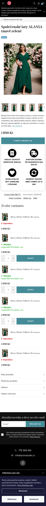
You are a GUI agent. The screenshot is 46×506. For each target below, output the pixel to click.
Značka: (12, 194)
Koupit (31, 258)
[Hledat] (34, 3)
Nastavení (23, 491)
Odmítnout (11, 499)
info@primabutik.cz (25, 455)
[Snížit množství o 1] (3, 258)
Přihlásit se (35, 424)
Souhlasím (34, 499)
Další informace (35, 437)
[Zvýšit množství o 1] (13, 258)
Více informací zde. (25, 485)
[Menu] (3, 3)
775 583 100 (25, 450)
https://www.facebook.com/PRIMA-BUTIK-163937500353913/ (23, 463)
